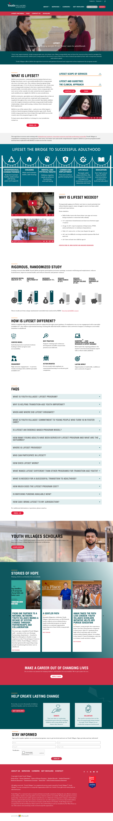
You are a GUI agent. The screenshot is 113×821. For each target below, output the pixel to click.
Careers (66, 7)
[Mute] (91, 118)
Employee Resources (17, 780)
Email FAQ (42, 780)
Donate (102, 7)
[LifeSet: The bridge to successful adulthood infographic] (56, 185)
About (46, 7)
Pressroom (98, 1)
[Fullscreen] (100, 118)
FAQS (86, 91)
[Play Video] (60, 118)
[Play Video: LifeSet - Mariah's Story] (33, 229)
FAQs (28, 13)
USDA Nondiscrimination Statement (56, 780)
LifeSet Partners (17, 13)
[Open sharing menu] (97, 118)
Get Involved (78, 7)
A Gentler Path (51, 613)
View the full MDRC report (70, 310)
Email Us (32, 125)
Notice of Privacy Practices (39, 778)
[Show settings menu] (94, 118)
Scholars (46, 13)
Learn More (18, 547)
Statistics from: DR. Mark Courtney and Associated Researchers (76, 245)
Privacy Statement (25, 778)
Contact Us (92, 1)
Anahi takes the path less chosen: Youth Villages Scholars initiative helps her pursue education (84, 618)
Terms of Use (14, 778)
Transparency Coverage (31, 780)
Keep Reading (16, 650)
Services (55, 7)
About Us (15, 771)
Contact (59, 771)
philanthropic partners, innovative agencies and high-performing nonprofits (62, 136)
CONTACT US (69, 91)
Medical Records (52, 778)
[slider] (77, 118)
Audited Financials (64, 778)
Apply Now (56, 676)
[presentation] (10, 615)
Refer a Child (92, 7)
